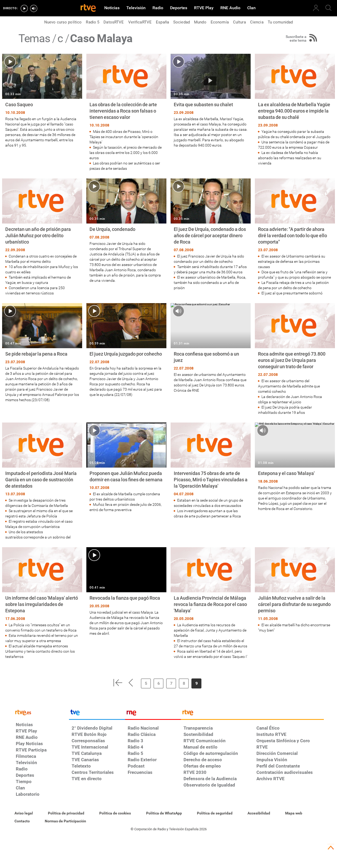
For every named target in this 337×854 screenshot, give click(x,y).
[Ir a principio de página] (330, 847)
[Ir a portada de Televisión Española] (97, 714)
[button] (117, 682)
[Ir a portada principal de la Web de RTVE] (41, 712)
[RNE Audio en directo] (33, 8)
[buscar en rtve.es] (328, 8)
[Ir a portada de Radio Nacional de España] (153, 714)
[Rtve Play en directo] (24, 8)
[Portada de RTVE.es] (88, 8)
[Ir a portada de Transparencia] (252, 714)
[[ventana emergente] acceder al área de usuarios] (316, 8)
